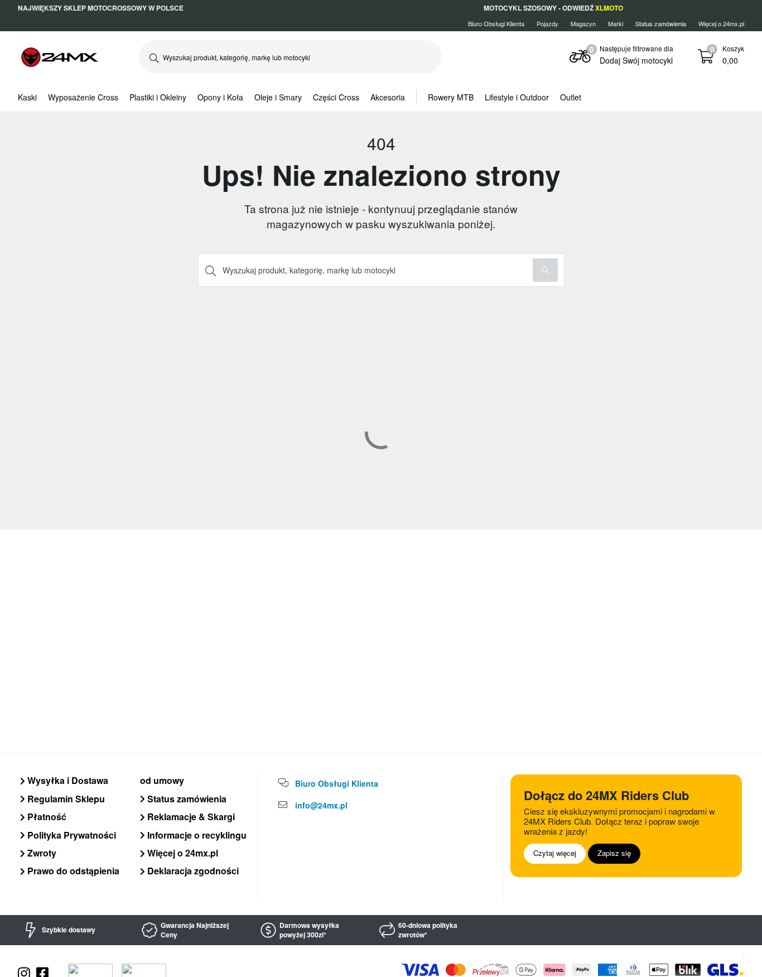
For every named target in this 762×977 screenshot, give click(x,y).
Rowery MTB (451, 97)
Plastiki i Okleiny (157, 97)
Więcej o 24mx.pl (721, 23)
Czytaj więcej (554, 853)
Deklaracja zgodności (192, 870)
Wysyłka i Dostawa (66, 780)
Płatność (45, 816)
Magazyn (583, 23)
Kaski (27, 97)
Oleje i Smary (278, 97)
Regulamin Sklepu (65, 798)
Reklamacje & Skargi (190, 816)
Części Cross (336, 97)
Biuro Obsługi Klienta (496, 23)
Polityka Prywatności (70, 835)
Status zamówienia (185, 798)
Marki (615, 23)
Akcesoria (387, 97)
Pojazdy (547, 23)
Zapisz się (614, 853)
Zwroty (40, 852)
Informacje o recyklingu (196, 835)
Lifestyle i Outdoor (517, 97)
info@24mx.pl (321, 805)
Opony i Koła (220, 97)
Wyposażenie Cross (83, 97)
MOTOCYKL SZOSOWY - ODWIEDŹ (553, 8)
